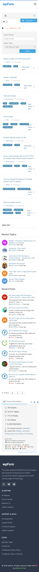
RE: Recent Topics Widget (18, 351)
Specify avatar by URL (24, 188)
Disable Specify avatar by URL (14, 137)
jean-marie (14, 265)
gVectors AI (6, 503)
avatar (17, 84)
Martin (13, 348)
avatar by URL (8, 84)
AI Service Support (8, 527)
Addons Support (8, 530)
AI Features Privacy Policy (11, 550)
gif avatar (14, 124)
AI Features (6, 495)
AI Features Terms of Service (12, 554)
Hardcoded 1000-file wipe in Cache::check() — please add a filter (22, 257)
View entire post (26, 68)
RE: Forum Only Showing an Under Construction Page (21, 363)
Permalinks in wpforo (9, 188)
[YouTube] (9, 484)
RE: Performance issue (17, 341)
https (25, 165)
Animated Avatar (9, 96)
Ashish (8, 185)
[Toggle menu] (35, 4)
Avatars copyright (10, 77)
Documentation (7, 519)
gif (5, 103)
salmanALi (26, 428)
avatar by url (7, 66)
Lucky (13, 281)
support (13, 250)
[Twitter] (4, 484)
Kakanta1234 (10, 205)
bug (16, 66)
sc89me (13, 260)
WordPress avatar (8, 212)
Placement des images (17, 263)
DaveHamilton (10, 161)
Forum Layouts (7, 499)
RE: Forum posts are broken (18, 308)
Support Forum (7, 523)
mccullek (14, 371)
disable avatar (8, 209)
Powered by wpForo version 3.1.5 (27, 452)
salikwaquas (9, 141)
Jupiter (8, 62)
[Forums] (4, 22)
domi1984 (14, 275)
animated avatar (8, 106)
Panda (13, 245)
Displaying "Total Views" (17, 248)
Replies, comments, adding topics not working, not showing (22, 242)
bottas (8, 80)
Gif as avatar (8, 117)
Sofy (12, 337)
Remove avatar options (12, 202)
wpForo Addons (7, 507)
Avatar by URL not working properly (17, 59)
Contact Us (6, 546)
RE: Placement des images (18, 331)
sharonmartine (16, 304)
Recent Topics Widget (16, 279)
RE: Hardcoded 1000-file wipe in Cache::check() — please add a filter (22, 296)
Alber (7, 120)
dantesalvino (10, 99)
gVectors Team (7, 542)
